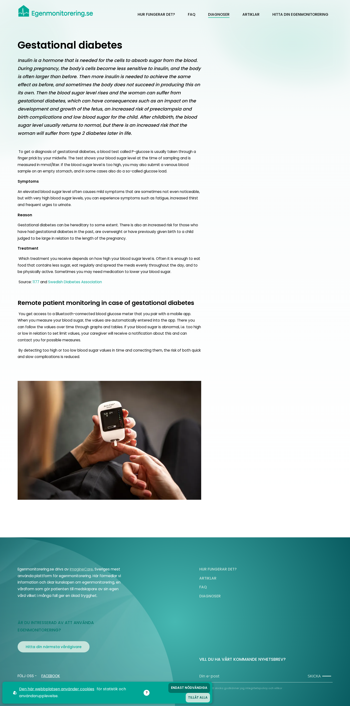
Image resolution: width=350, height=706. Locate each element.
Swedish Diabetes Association (75, 281)
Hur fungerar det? (156, 14)
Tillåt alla (198, 697)
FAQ (191, 14)
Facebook (50, 675)
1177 (36, 281)
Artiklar (251, 14)
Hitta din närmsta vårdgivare (53, 646)
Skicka (314, 676)
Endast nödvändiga (189, 688)
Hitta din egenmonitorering (300, 14)
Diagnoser (219, 14)
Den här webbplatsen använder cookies (56, 689)
